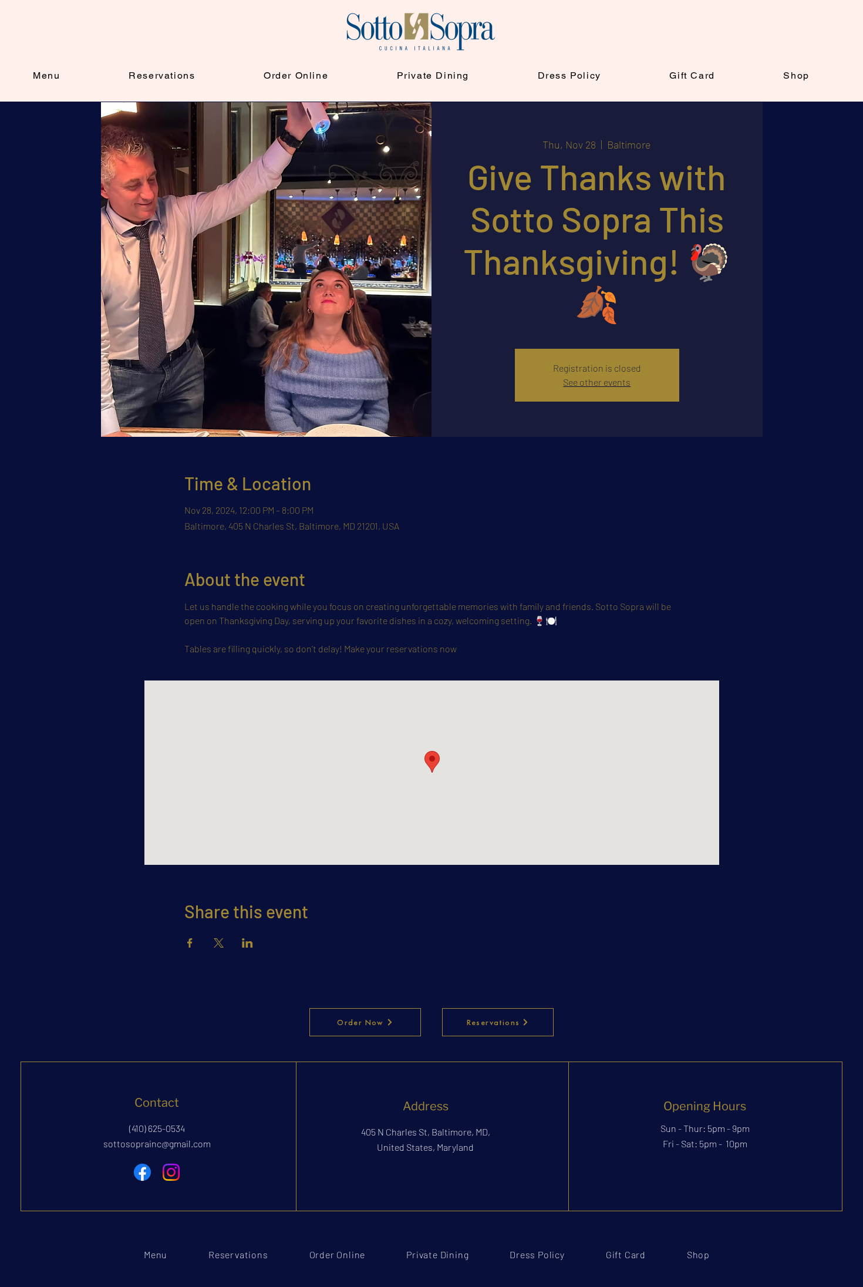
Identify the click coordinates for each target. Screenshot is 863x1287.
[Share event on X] (218, 943)
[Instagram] (171, 1172)
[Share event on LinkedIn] (247, 943)
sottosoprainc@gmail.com (157, 1143)
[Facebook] (142, 1172)
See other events (597, 382)
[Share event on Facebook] (189, 943)
